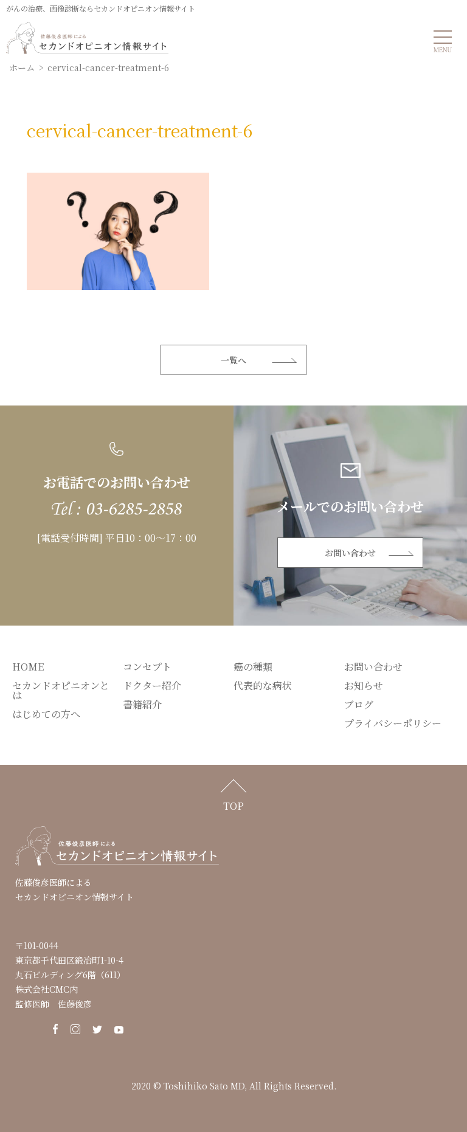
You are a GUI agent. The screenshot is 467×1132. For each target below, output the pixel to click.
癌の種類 (253, 667)
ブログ (358, 704)
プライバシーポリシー (392, 723)
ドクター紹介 (152, 685)
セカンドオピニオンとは (60, 690)
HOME (28, 667)
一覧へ (233, 360)
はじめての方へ (46, 714)
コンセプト (147, 667)
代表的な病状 (263, 685)
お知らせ (363, 685)
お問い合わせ (350, 553)
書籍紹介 (142, 704)
